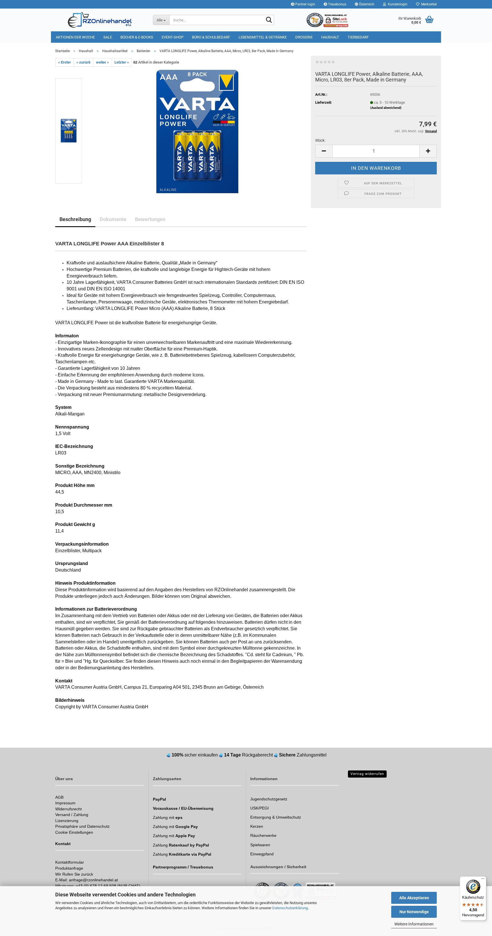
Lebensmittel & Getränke (263, 37)
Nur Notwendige (414, 912)
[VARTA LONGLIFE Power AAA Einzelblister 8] (197, 131)
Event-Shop (172, 37)
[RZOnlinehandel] (99, 20)
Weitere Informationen (414, 924)
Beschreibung (75, 219)
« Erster (64, 62)
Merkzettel (428, 4)
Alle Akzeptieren (414, 898)
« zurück (83, 62)
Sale (107, 37)
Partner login (304, 4)
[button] (364, 4)
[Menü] (482, 879)
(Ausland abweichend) (385, 108)
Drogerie (304, 37)
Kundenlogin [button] (396, 4)
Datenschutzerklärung (290, 908)
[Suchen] (268, 20)
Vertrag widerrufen (367, 774)
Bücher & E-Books (136, 37)
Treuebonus (336, 4)
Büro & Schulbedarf (211, 37)
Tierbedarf (358, 37)
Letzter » (121, 62)
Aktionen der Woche (75, 37)
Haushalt (330, 37)
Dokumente (113, 219)
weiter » (102, 62)
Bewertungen (150, 219)
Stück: (320, 140)
